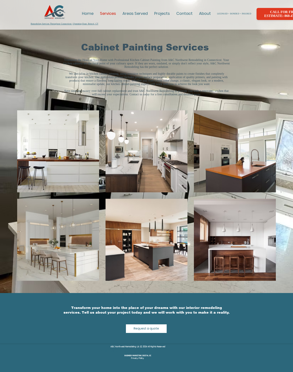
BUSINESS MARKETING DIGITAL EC (137, 356)
